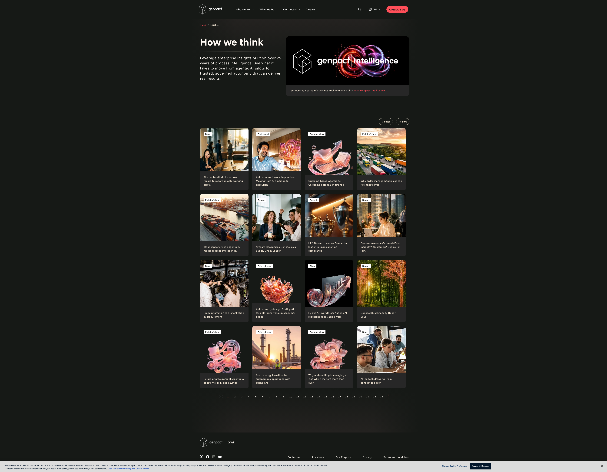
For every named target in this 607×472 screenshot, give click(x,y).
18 (346, 396)
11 (297, 396)
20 (360, 396)
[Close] (601, 466)
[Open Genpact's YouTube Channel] (220, 457)
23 (381, 396)
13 (311, 396)
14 (318, 396)
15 (325, 396)
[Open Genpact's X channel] (201, 457)
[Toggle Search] (359, 9)
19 (353, 396)
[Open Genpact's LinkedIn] (213, 457)
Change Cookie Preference (454, 466)
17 (339, 396)
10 (290, 396)
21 (367, 396)
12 (304, 396)
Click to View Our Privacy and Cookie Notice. (128, 468)
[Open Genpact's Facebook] (207, 457)
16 (332, 396)
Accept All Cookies (480, 466)
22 (374, 396)
